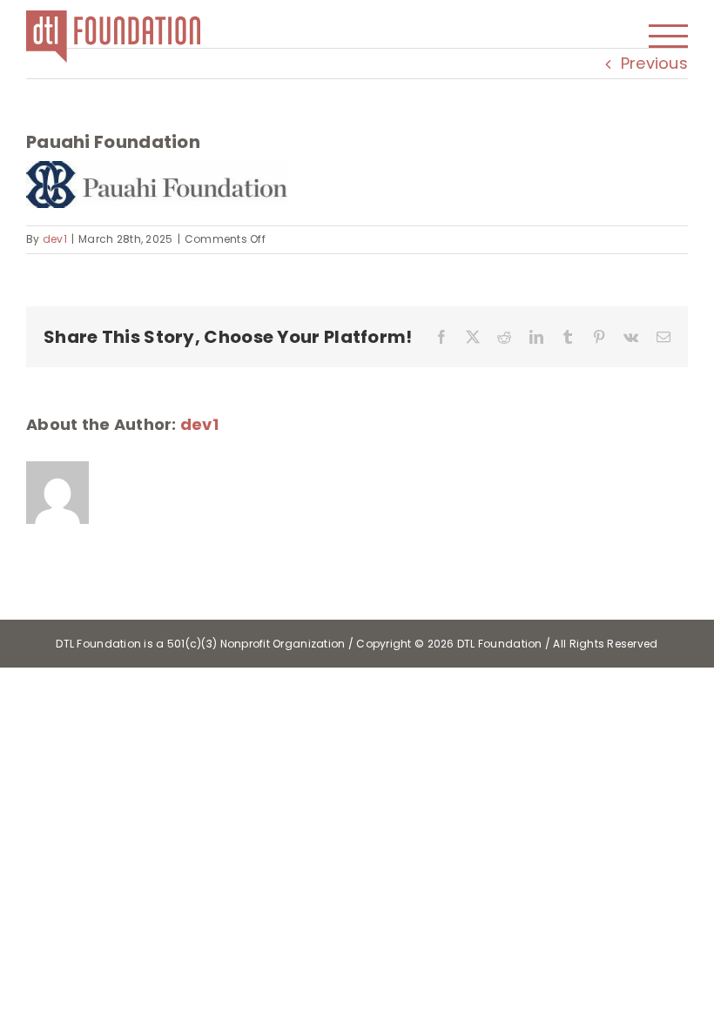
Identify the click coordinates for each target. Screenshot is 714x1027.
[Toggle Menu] (669, 36)
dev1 (55, 239)
